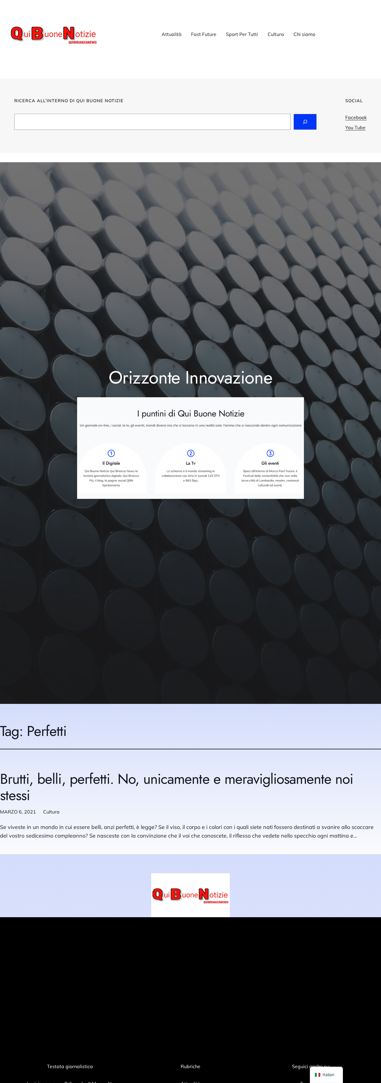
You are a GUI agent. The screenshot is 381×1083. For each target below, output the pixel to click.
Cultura (51, 812)
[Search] (305, 122)
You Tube (355, 127)
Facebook (356, 117)
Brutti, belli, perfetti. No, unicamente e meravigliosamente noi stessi (176, 787)
